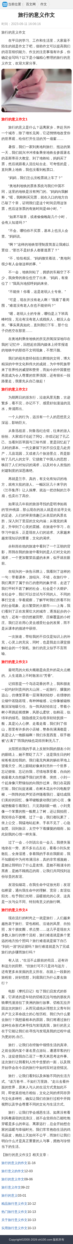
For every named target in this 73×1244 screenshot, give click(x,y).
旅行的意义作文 (12, 1179)
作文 (43, 4)
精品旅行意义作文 (14, 1203)
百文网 (31, 4)
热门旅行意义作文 (14, 1211)
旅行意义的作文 (12, 1171)
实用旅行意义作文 (14, 1228)
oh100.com (45, 1239)
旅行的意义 (9, 1195)
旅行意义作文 (11, 1187)
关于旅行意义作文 (14, 1220)
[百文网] (5, 5)
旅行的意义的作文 (14, 1163)
